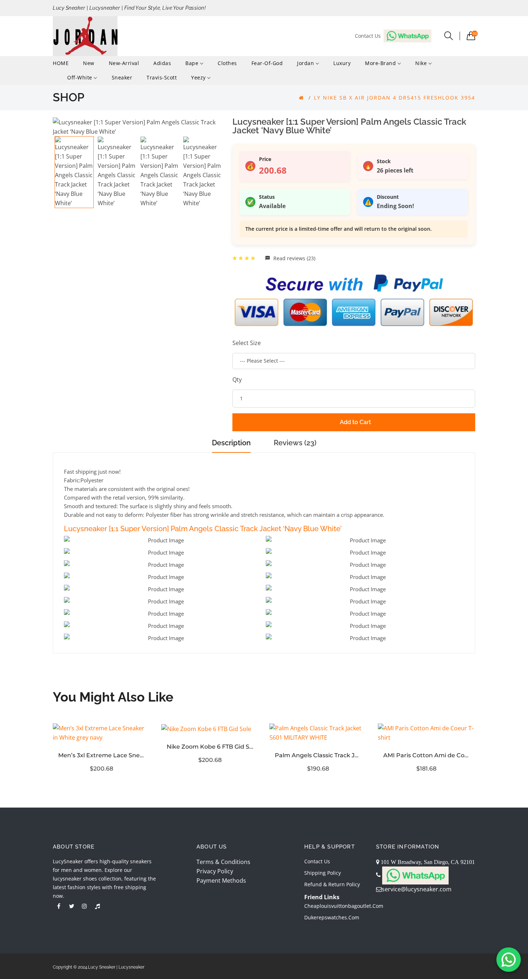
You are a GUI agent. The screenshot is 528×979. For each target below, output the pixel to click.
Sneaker (122, 77)
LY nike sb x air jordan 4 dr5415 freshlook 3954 (394, 97)
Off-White (80, 77)
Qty (237, 379)
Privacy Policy (214, 871)
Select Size (246, 343)
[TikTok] (97, 906)
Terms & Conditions (223, 862)
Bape (192, 63)
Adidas (162, 63)
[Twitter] (71, 906)
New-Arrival (124, 63)
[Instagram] (84, 906)
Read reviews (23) (293, 258)
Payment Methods (221, 880)
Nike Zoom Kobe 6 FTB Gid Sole (210, 746)
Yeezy (199, 77)
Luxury (342, 63)
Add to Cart (355, 422)
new (88, 63)
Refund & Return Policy (332, 884)
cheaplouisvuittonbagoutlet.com (343, 905)
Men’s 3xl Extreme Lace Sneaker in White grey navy (101, 755)
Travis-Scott (162, 77)
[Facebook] (58, 906)
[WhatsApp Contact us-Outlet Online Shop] (508, 959)
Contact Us (317, 861)
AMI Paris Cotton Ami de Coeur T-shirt (426, 755)
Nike (422, 63)
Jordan (306, 63)
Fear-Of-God (267, 63)
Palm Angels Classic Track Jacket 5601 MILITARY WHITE (318, 755)
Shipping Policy (322, 872)
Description (231, 442)
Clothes (227, 63)
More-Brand (381, 63)
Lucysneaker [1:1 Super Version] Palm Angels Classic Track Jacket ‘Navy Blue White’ (203, 528)
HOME (61, 63)
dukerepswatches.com (331, 917)
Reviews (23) (295, 442)
